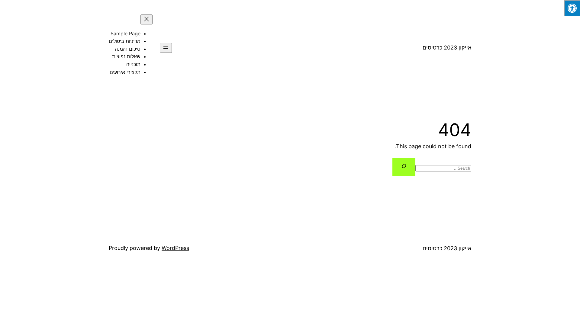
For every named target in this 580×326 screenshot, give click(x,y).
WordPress (175, 248)
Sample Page (125, 33)
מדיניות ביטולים (124, 41)
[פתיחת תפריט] (166, 48)
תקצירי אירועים (125, 72)
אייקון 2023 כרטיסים (447, 47)
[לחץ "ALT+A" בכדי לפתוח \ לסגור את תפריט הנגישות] (572, 8)
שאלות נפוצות (126, 56)
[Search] (403, 167)
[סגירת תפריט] (146, 19)
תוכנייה (133, 64)
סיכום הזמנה (127, 49)
